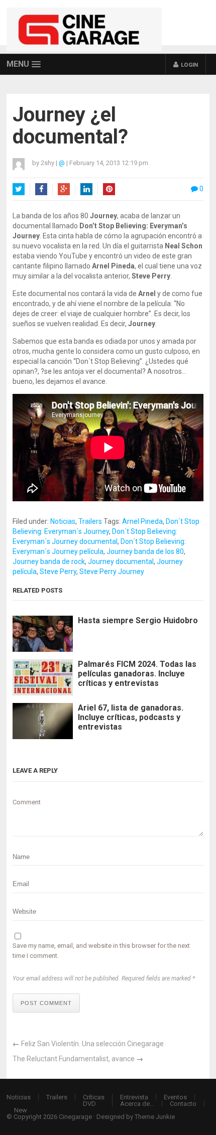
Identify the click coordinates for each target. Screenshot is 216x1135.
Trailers (90, 521)
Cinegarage (75, 1116)
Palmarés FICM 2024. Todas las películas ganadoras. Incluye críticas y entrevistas (137, 673)
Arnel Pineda (142, 521)
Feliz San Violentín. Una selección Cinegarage (92, 1044)
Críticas (93, 1097)
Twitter (19, 189)
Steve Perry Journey (111, 572)
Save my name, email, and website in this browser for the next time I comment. (101, 950)
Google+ (64, 189)
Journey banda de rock (49, 561)
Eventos (175, 1097)
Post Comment (46, 1003)
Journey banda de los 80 (145, 551)
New (20, 1110)
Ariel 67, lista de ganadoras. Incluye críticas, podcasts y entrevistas (130, 717)
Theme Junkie (155, 1116)
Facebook (41, 189)
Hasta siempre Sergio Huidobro (138, 620)
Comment (27, 802)
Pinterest (109, 189)
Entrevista (134, 1097)
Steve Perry (58, 572)
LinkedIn (86, 189)
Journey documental (121, 561)
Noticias (62, 521)
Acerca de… (137, 1103)
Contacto (183, 1103)
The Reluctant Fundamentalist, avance (74, 1059)
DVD (89, 1103)
